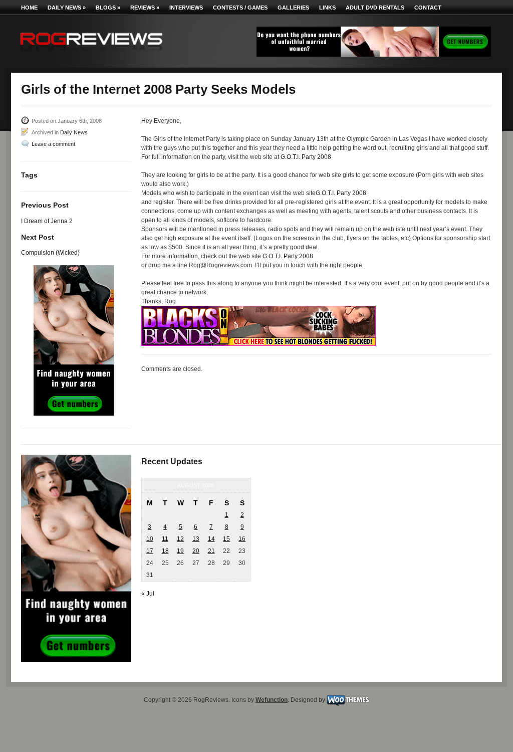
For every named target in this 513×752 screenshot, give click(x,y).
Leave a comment (53, 144)
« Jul (147, 593)
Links (327, 8)
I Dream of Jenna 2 (47, 221)
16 (241, 538)
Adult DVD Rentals (375, 8)
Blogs (108, 8)
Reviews (144, 8)
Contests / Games (240, 8)
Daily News (67, 8)
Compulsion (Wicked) (50, 252)
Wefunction (271, 699)
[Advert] (373, 54)
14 (211, 538)
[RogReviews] (91, 53)
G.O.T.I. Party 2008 (306, 156)
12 (180, 538)
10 (149, 538)
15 (226, 538)
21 (211, 550)
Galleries (293, 8)
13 (195, 538)
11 (165, 538)
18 (165, 550)
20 (195, 550)
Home (29, 8)
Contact (427, 8)
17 (149, 550)
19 (180, 550)
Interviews (186, 8)
